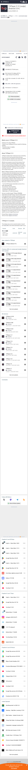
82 (11, 62)
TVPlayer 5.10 (9, 359)
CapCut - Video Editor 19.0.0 (12, 553)
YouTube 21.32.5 (10, 588)
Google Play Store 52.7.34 (12, 568)
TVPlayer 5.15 (9, 341)
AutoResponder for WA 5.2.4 (12, 705)
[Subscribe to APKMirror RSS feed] (24, 500)
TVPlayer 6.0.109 (10, 316)
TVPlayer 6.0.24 (9, 329)
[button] (16, 57)
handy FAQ (6, 225)
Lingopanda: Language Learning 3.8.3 (14, 725)
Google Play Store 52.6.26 (12, 583)
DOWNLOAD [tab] (4, 53)
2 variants (9, 318)
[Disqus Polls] (14, 400)
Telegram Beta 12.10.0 (11, 676)
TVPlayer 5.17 (9, 335)
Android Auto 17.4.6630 (11, 632)
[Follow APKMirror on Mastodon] (11, 500)
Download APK (15, 131)
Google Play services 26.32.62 (13, 656)
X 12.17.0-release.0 (10, 627)
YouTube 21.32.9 (10, 686)
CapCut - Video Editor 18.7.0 (12, 563)
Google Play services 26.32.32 (13, 651)
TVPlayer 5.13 (9, 347)
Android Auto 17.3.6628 (11, 612)
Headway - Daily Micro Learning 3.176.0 (15, 710)
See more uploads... (14, 309)
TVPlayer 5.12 (9, 354)
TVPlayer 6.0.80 (9, 322)
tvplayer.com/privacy (13, 214)
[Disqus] (14, 437)
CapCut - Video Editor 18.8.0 (12, 543)
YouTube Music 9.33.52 (11, 637)
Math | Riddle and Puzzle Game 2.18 (14, 750)
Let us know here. (17, 761)
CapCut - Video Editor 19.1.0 (12, 548)
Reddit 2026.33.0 (10, 642)
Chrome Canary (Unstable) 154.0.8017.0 (15, 740)
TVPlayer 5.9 (9, 364)
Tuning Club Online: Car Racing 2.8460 (14, 720)
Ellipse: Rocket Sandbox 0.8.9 (12, 661)
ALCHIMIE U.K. (14, 11)
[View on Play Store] (19, 57)
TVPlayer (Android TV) (11, 243)
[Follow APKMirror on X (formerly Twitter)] (4, 500)
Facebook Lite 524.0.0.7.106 (12, 696)
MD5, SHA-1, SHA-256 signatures (12, 83)
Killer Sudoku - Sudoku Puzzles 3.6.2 (14, 715)
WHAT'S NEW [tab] (11, 53)
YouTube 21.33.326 (10, 671)
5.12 (16, 16)
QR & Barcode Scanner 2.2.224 (13, 730)
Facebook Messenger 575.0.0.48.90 (14, 666)
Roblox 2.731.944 (10, 578)
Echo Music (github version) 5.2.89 (14, 573)
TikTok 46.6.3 (9, 681)
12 (12, 87)
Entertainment (6, 57)
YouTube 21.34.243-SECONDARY (13, 745)
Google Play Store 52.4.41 (12, 558)
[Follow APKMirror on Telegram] (17, 500)
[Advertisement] (14, 36)
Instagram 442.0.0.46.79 (11, 617)
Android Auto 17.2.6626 (11, 622)
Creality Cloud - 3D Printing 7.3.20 (13, 735)
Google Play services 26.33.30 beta (14, 691)
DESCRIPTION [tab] (19, 53)
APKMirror (6, 2)
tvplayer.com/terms (12, 215)
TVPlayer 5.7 (9, 368)
